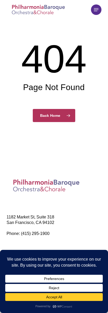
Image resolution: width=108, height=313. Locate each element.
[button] (96, 9)
